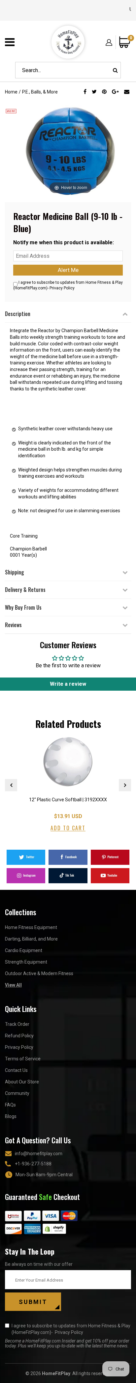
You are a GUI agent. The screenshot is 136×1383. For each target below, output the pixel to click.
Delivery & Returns (25, 590)
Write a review (68, 684)
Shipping (14, 572)
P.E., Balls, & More (40, 91)
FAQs (10, 1104)
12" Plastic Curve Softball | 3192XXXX (68, 799)
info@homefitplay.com (38, 1153)
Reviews (13, 625)
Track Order (17, 1024)
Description (17, 314)
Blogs (11, 1116)
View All (13, 985)
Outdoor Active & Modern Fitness (39, 973)
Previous (11, 785)
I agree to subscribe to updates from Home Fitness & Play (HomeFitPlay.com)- (71, 1329)
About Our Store (22, 1081)
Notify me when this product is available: (63, 242)
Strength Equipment (26, 962)
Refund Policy (19, 1035)
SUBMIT (33, 1301)
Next (125, 785)
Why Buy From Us (23, 607)
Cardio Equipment (23, 950)
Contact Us (16, 1070)
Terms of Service (23, 1058)
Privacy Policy (62, 288)
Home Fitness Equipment (31, 927)
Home (11, 91)
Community (17, 1093)
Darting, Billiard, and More (31, 939)
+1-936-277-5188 (33, 1163)
